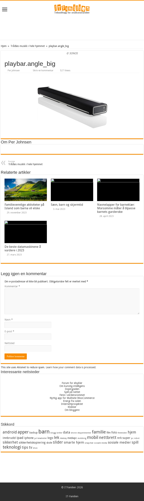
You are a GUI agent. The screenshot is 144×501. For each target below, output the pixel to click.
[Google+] (70, 492)
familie (99, 432)
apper (23, 432)
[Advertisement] (72, 27)
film (108, 432)
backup (33, 432)
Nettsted (9, 343)
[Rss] (66, 492)
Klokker (72, 406)
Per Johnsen (14, 70)
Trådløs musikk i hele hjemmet (27, 46)
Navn (8, 319)
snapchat (89, 443)
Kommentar (12, 286)
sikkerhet (10, 442)
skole (49, 442)
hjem (132, 432)
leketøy (63, 438)
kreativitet (42, 438)
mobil (92, 437)
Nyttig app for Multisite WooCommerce (72, 397)
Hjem (4, 46)
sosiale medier (119, 442)
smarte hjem (74, 442)
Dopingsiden (72, 388)
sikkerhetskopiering (32, 442)
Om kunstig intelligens (72, 385)
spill (135, 442)
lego (50, 438)
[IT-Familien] (72, 10)
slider (58, 442)
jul (35, 438)
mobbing (82, 438)
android (10, 432)
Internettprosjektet (72, 403)
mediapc (72, 437)
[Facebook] (73, 492)
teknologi (12, 447)
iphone (29, 438)
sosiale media (100, 443)
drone (74, 433)
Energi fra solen (72, 400)
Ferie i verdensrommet (72, 394)
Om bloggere (72, 409)
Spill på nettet (72, 391)
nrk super (123, 438)
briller (59, 433)
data (66, 432)
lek (56, 437)
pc (132, 438)
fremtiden (122, 433)
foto (114, 432)
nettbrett (107, 437)
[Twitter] (77, 492)
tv (30, 447)
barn (44, 431)
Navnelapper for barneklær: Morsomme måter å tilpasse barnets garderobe (116, 208)
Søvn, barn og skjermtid (67, 204)
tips (25, 447)
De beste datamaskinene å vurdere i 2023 (22, 248)
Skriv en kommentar (43, 70)
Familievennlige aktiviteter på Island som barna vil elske (24, 206)
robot (137, 438)
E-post (9, 331)
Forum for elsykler (72, 383)
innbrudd (9, 438)
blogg (53, 433)
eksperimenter (84, 433)
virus (35, 448)
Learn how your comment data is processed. (71, 367)
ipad (19, 438)
